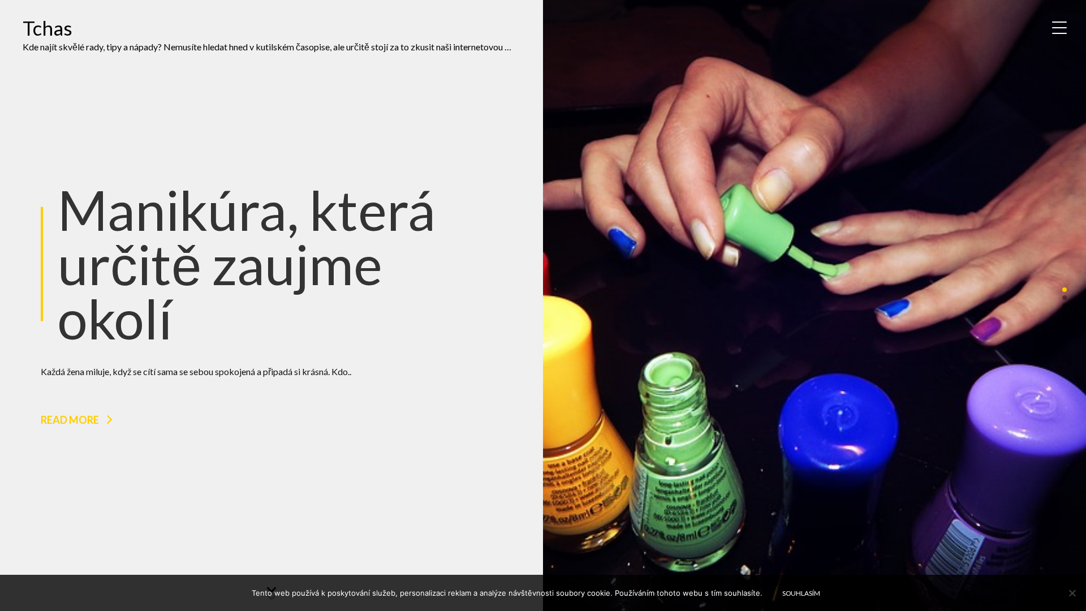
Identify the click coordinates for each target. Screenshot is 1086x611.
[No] (1072, 593)
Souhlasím (801, 593)
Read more (70, 420)
